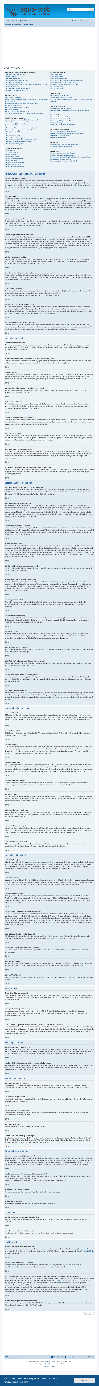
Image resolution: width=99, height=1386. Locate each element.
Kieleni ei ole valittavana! (12, 105)
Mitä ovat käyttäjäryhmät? (58, 78)
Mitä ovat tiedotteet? (11, 160)
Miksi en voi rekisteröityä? (13, 78)
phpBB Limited (82, 1249)
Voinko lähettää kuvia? (12, 156)
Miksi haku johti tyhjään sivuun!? (60, 121)
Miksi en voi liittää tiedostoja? (14, 134)
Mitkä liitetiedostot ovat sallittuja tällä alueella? (64, 144)
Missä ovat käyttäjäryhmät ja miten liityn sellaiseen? (66, 80)
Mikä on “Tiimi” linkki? (57, 88)
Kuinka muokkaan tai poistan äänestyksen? (18, 130)
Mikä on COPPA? (10, 76)
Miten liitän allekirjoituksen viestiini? (16, 124)
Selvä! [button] (84, 1380)
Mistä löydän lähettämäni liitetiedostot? (62, 146)
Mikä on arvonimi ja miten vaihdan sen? (17, 111)
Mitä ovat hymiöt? (10, 154)
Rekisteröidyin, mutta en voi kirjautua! (16, 80)
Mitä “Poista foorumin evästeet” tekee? (17, 90)
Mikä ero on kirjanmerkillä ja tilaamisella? (63, 131)
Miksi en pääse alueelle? (12, 132)
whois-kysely (61, 1280)
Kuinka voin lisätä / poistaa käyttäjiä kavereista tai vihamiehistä (69, 110)
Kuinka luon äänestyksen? (13, 126)
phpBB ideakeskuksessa (13, 1267)
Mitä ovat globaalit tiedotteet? (14, 158)
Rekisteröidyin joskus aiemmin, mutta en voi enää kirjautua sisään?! (26, 84)
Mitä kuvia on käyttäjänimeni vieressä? (17, 107)
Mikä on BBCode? (10, 150)
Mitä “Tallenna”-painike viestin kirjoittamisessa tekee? (21, 140)
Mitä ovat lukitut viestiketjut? (13, 164)
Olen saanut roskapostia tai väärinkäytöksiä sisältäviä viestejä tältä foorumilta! (71, 100)
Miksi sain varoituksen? (12, 136)
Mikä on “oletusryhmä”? (57, 86)
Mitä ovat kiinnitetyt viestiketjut (14, 162)
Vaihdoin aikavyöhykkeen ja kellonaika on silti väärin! (21, 103)
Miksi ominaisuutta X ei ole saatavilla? (62, 155)
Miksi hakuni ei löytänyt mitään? (60, 119)
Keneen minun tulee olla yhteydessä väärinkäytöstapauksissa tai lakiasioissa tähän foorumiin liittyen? (70, 158)
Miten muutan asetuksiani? (13, 97)
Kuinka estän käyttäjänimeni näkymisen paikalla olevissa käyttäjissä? (26, 99)
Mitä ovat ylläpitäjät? (56, 74)
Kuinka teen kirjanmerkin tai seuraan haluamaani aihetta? (68, 133)
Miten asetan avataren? (12, 109)
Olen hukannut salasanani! (13, 86)
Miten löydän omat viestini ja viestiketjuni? (63, 124)
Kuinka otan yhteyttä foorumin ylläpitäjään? (63, 161)
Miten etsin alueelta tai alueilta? (59, 117)
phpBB (28, 408)
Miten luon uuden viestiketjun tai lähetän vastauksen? (21, 120)
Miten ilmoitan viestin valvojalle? (14, 138)
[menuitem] (15, 20)
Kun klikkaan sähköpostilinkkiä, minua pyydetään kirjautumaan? (25, 113)
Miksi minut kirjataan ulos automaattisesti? (18, 88)
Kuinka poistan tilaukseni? (58, 137)
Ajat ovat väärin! (10, 101)
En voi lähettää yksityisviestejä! (60, 95)
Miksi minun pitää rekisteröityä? (14, 74)
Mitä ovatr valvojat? (56, 76)
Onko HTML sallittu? (11, 152)
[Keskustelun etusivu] (28, 10)
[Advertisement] (49, 46)
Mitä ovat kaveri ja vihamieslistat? (60, 108)
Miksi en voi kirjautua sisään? (14, 82)
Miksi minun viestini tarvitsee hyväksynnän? (18, 141)
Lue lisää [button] (24, 1382)
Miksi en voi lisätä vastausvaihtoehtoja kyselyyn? (20, 128)
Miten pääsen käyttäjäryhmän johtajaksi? (63, 82)
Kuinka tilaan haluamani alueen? (60, 135)
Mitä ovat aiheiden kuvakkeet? (14, 166)
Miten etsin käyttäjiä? (56, 123)
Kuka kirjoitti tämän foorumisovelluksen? (62, 153)
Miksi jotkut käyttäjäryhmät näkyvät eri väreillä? (65, 84)
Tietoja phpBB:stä (87, 1251)
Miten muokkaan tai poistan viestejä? (16, 122)
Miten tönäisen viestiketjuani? (14, 144)
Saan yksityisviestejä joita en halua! (61, 97)
